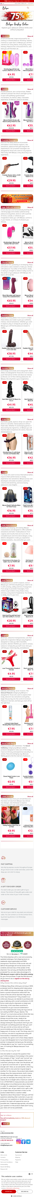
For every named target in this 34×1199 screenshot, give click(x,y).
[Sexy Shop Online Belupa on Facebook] (23, 1143)
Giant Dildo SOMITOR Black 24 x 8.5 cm (11, 399)
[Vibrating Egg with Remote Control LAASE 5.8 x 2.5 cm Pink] (11, 59)
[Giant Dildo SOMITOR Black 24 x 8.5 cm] (11, 389)
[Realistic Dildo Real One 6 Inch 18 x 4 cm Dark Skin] (11, 338)
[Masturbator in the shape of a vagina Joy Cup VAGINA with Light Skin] (11, 550)
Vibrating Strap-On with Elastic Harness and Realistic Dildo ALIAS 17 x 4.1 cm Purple (11, 452)
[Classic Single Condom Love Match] (11, 766)
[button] (17, 1196)
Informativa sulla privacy (12, 1188)
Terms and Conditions (6, 1162)
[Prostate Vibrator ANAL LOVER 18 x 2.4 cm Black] (11, 165)
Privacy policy (4, 1159)
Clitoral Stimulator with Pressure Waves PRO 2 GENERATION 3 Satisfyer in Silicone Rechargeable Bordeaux (11, 296)
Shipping (17, 1157)
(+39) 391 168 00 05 (6, 1140)
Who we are (3, 1155)
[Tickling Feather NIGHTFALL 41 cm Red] (11, 815)
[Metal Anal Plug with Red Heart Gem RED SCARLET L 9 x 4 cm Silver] (11, 605)
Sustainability (4, 1164)
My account (18, 1155)
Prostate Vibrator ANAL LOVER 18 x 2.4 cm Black (11, 175)
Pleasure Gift (3, 1169)
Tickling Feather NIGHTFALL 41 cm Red (11, 826)
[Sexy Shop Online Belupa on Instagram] (18, 1143)
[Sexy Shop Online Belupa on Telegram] (28, 1143)
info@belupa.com (6, 1145)
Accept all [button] (8, 1191)
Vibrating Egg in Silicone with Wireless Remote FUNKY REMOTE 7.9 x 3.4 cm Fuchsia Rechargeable (11, 243)
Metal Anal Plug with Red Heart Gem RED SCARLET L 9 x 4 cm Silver (11, 616)
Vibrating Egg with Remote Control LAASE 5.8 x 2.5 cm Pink (11, 69)
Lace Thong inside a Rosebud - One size (11, 669)
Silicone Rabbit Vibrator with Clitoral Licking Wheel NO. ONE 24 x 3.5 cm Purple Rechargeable (11, 120)
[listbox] (29, 1174)
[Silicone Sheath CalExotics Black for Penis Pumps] (11, 495)
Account (31, 3)
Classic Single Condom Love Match (11, 777)
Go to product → (11, 80)
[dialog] (17, 1185)
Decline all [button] (24, 1191)
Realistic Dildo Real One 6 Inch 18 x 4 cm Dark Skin (11, 348)
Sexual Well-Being (5, 1166)
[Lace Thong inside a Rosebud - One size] (11, 658)
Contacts (2, 1157)
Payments (18, 1159)
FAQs (16, 1162)
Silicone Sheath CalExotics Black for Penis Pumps (11, 505)
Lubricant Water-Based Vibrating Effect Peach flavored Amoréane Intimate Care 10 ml (11, 724)
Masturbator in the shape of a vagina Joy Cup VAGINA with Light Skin (11, 560)
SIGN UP (5, 1124)
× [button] (32, 1174)
